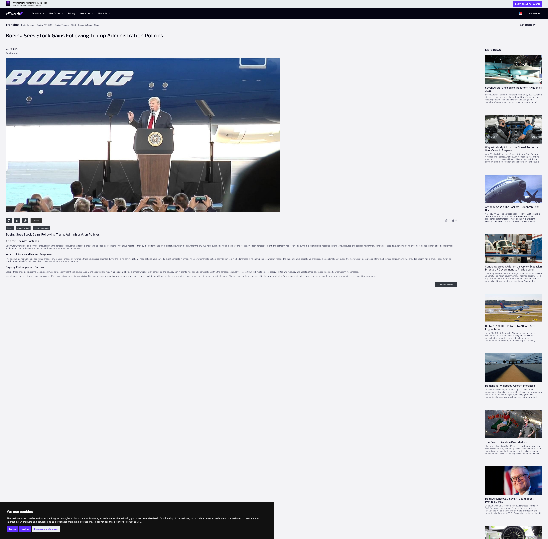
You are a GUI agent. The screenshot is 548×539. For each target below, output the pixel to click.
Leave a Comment (446, 284)
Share (36, 221)
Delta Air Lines (27, 25)
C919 (73, 25)
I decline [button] (25, 529)
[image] (513, 69)
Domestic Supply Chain (88, 25)
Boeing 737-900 (44, 25)
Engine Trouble (62, 25)
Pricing (71, 13)
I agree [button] (12, 529)
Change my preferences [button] (46, 529)
